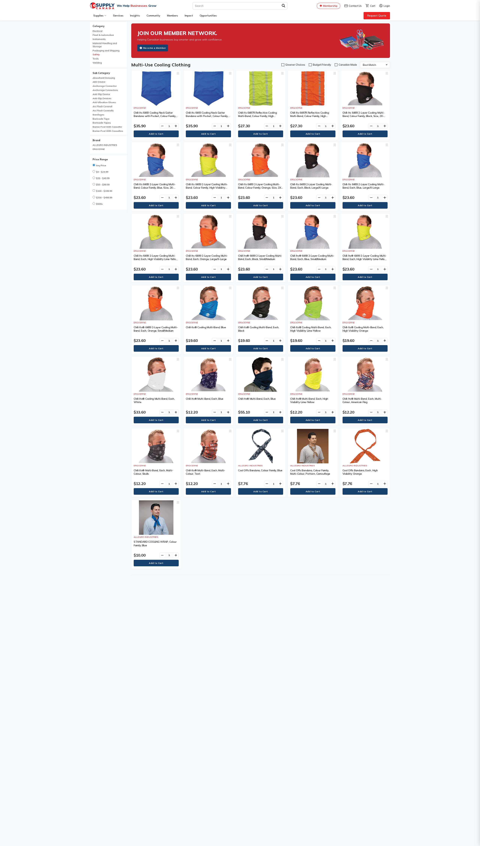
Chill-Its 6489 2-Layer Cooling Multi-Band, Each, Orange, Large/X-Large (207, 257)
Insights (135, 15)
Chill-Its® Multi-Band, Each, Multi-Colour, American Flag (362, 400)
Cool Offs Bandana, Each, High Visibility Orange (360, 472)
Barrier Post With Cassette (107, 126)
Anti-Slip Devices (102, 98)
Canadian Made (348, 64)
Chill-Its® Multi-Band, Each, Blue (204, 398)
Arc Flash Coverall (102, 106)
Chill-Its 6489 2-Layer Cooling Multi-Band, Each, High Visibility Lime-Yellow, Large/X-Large (156, 259)
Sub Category (101, 72)
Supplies (98, 15)
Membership (330, 5)
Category (98, 26)
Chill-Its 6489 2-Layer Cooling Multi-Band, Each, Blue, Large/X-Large (363, 186)
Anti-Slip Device (101, 94)
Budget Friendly (322, 64)
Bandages (98, 114)
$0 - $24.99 (102, 171)
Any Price (101, 165)
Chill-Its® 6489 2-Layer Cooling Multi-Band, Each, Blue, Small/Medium (312, 257)
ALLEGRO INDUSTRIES (105, 145)
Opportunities (208, 15)
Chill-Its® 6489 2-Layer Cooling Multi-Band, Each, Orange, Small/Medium (156, 329)
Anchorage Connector (105, 86)
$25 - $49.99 (103, 178)
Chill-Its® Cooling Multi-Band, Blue (206, 327)
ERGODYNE (99, 149)
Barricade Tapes (102, 122)
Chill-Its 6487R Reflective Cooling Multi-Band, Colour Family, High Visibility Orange (309, 116)
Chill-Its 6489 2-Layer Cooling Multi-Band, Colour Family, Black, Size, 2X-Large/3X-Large (363, 116)
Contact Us (353, 6)
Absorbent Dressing (104, 77)
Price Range (100, 159)
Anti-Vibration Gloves (104, 102)
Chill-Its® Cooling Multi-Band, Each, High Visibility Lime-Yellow (310, 329)
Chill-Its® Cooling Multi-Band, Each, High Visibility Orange (363, 329)
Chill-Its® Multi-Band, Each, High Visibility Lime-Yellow (309, 400)
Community (153, 15)
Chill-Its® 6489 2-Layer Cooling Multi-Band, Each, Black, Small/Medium (260, 257)
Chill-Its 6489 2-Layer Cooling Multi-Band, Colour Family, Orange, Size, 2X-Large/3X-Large (260, 188)
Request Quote (376, 15)
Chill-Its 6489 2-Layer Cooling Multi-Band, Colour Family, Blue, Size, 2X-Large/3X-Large (155, 188)
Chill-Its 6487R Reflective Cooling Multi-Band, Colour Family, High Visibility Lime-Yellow (257, 116)
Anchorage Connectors (105, 90)
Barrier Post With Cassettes (108, 131)
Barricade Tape (101, 118)
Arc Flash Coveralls (103, 110)
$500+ (99, 203)
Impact (189, 15)
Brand (96, 140)
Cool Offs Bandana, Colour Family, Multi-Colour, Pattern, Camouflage (310, 472)
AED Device (99, 81)
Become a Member (154, 47)
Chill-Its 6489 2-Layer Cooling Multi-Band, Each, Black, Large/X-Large (311, 186)
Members (172, 15)
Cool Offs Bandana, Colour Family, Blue (260, 470)
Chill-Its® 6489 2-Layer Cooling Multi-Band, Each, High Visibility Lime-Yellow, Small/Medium (365, 259)
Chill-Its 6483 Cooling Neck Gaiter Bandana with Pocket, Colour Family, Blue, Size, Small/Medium (207, 116)
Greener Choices (295, 64)
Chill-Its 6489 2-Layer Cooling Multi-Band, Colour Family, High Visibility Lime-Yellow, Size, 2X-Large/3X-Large (207, 188)
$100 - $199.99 (104, 191)
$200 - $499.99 (104, 197)
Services (118, 15)
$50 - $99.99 (103, 184)
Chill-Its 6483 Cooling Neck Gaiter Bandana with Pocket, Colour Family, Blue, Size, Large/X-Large (155, 116)
